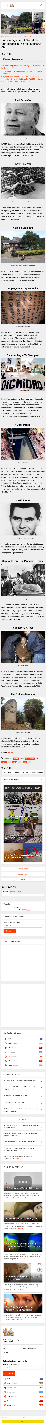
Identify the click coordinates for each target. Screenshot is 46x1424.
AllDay (10, 753)
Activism (19, 36)
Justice (30, 36)
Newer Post (23, 869)
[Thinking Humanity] (12, 6)
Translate (28, 910)
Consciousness (10, 36)
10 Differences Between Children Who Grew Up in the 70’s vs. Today (22, 837)
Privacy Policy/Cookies (29, 1348)
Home (2, 36)
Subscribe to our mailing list (12, 922)
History (36, 36)
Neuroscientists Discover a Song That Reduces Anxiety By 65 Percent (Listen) (23, 1246)
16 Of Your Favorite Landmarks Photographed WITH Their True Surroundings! (23, 856)
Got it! (23, 1421)
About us (5, 1352)
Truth (24, 36)
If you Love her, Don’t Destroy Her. (21, 1218)
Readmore (28, 1198)
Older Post (23, 874)
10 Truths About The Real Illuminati (22, 1188)
